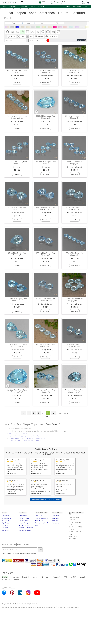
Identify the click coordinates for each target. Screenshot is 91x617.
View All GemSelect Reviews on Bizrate (24, 436)
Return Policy (23, 515)
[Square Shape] (27, 32)
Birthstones (5, 520)
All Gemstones (6, 518)
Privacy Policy (23, 523)
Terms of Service (24, 525)
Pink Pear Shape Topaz (55, 27)
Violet (76, 27)
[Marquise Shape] (38, 32)
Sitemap (55, 520)
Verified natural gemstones (19, 433)
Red (65, 27)
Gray (33, 27)
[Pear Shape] (22, 32)
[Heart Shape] (43, 32)
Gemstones (13, 6)
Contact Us (39, 520)
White (81, 27)
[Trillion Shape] (32, 32)
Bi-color (7, 27)
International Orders (25, 530)
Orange (50, 27)
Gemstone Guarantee (26, 528)
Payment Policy (24, 518)
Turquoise (71, 27)
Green (38, 27)
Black (12, 27)
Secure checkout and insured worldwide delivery (27, 438)
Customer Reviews (41, 518)
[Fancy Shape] (58, 32)
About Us (38, 515)
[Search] (22, 2)
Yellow (86, 27)
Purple (60, 27)
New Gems (5, 515)
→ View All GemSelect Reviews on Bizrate (46, 500)
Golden (28, 27)
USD (86, 6)
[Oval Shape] (12, 32)
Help (33, 6)
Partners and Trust (41, 523)
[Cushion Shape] (48, 32)
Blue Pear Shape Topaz (17, 27)
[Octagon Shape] (17, 32)
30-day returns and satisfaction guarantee (25, 441)
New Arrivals (24, 6)
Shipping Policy (24, 520)
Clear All (80, 40)
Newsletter (55, 523)
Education (41, 6)
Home (4, 6)
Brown (22, 27)
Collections (55, 515)
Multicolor (44, 27)
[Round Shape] (7, 32)
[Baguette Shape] (53, 32)
